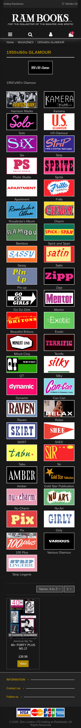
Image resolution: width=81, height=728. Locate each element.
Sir (59, 464)
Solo (22, 133)
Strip (59, 155)
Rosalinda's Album (22, 221)
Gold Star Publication (59, 486)
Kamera (59, 111)
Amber (22, 486)
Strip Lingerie (21, 574)
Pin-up (22, 287)
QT (22, 376)
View (23, 663)
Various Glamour (59, 552)
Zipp (59, 287)
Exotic (59, 331)
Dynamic (22, 398)
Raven (22, 420)
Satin (59, 265)
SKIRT (22, 442)
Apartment (21, 199)
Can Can (59, 398)
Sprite (59, 177)
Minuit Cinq (22, 354)
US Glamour (59, 133)
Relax (59, 420)
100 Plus (22, 552)
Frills (59, 199)
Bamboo (22, 243)
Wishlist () (71, 3)
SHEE (59, 442)
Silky (59, 376)
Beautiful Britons (22, 331)
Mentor (59, 309)
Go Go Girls (22, 309)
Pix (22, 530)
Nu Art (59, 508)
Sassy (22, 265)
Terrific (59, 354)
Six (22, 155)
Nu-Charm (21, 508)
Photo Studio (22, 177)
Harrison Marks (22, 111)
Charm (59, 221)
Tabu (21, 464)
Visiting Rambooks (13, 3)
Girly (59, 530)
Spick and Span (59, 243)
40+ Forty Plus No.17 (23, 646)
